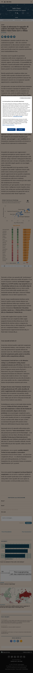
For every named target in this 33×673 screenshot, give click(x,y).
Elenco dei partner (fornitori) (8, 125)
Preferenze (11, 129)
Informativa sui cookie (17, 116)
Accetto (20, 129)
